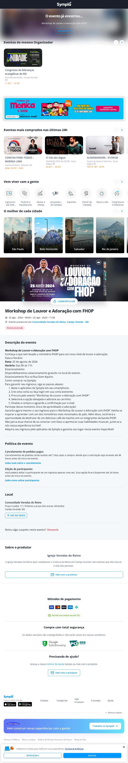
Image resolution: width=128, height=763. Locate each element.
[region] (64, 753)
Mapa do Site (80, 739)
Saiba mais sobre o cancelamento (23, 462)
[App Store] (10, 704)
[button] (9, 749)
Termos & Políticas (74, 748)
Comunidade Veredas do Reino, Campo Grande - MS (60, 321)
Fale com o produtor (66, 574)
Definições (33, 755)
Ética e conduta (28, 739)
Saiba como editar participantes (22, 480)
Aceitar (92, 755)
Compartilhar (66, 301)
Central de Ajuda (55, 664)
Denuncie (52, 529)
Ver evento (64, 31)
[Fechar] (124, 747)
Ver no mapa (17, 515)
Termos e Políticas (12, 739)
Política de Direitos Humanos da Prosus (55, 739)
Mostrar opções (115, 712)
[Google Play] (25, 704)
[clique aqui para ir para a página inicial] (64, 4)
